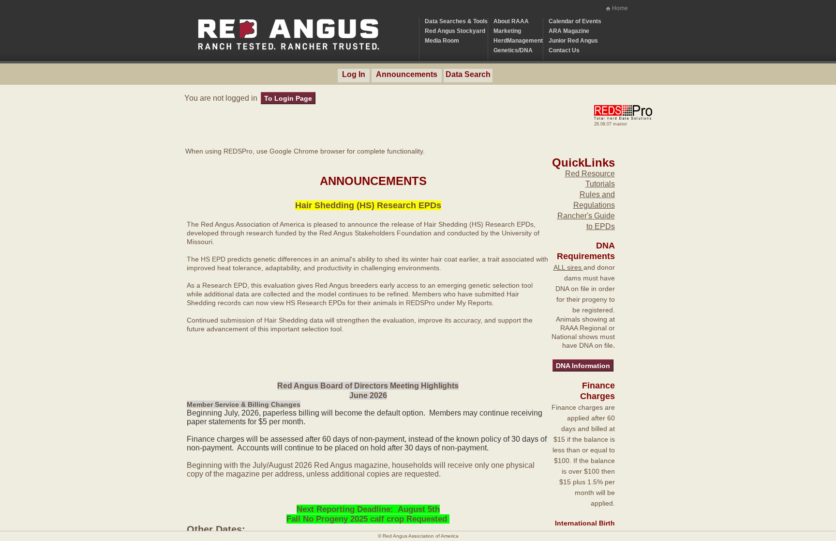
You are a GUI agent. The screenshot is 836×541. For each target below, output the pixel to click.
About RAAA (511, 21)
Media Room (442, 40)
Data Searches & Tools (456, 21)
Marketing (507, 31)
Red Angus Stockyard (455, 31)
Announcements (406, 74)
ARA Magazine (569, 31)
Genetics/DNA (513, 50)
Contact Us (564, 50)
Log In (353, 74)
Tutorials (600, 184)
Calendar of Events (575, 21)
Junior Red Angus (573, 40)
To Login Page (288, 98)
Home (620, 8)
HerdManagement (518, 40)
